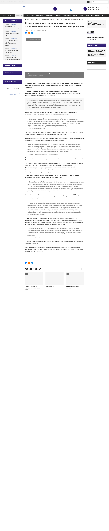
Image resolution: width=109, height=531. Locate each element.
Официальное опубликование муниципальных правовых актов (96, 24)
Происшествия (29, 15)
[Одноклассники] (29, 33)
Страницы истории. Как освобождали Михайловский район (32, 288)
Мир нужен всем (49, 286)
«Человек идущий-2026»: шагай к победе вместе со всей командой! (12, 59)
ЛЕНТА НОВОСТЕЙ (11, 21)
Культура (81, 15)
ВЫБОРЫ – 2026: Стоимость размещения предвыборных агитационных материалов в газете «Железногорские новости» (96, 52)
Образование (49, 15)
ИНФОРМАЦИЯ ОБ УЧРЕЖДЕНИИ (9, 1)
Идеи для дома (95, 15)
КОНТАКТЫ (21, 1)
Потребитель (67, 15)
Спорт (87, 15)
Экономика (39, 15)
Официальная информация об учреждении (95, 38)
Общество (19, 15)
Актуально (11, 15)
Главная (4, 15)
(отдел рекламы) (98, 8)
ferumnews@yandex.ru (70, 10)
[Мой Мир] (32, 33)
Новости (32, 19)
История (104, 15)
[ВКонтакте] (26, 33)
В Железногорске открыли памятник (73, 287)
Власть (75, 15)
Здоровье (58, 15)
